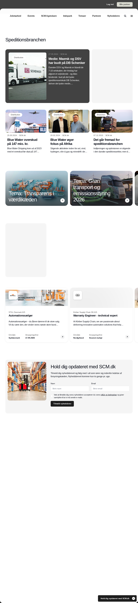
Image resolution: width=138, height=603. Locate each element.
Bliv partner (125, 4)
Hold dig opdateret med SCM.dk (115, 598)
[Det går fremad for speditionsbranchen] (112, 131)
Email (93, 383)
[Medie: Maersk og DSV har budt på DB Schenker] (47, 76)
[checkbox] (52, 396)
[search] (125, 16)
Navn (53, 383)
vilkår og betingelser (109, 395)
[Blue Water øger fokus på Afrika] (69, 131)
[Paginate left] (7, 188)
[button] (62, 200)
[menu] (132, 16)
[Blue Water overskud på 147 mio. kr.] (25, 131)
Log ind (110, 4)
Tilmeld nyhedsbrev (62, 404)
